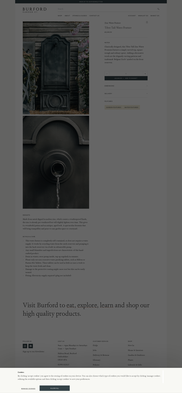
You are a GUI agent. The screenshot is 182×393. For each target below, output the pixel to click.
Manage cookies (28, 389)
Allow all (54, 388)
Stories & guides (80, 16)
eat (70, 305)
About (67, 16)
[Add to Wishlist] (147, 22)
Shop (60, 16)
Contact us (94, 16)
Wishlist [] (143, 16)
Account (132, 16)
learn (107, 305)
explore (87, 305)
